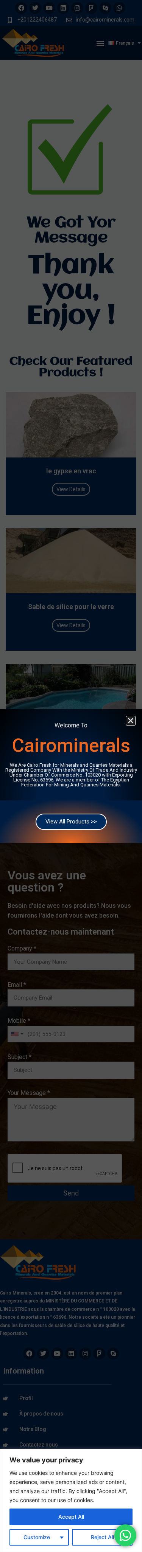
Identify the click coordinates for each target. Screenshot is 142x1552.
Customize (36, 1537)
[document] (71, 776)
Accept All (71, 1516)
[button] (130, 720)
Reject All (102, 1537)
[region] (71, 1500)
